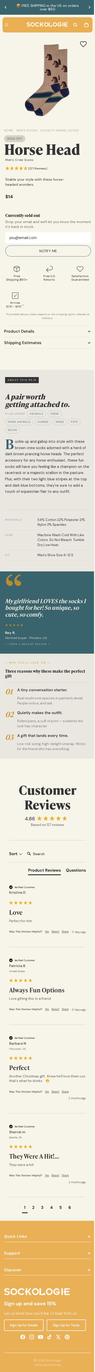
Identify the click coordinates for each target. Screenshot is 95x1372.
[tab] (42, 871)
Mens (60, 422)
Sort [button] (13, 853)
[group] (46, 819)
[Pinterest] (66, 1349)
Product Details (19, 331)
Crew (54, 413)
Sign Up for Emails (23, 1337)
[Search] (72, 24)
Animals (36, 413)
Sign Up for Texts (64, 1337)
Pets (74, 422)
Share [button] (65, 931)
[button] (26, 168)
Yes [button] (47, 931)
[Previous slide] (5, 7)
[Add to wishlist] (81, 44)
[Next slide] (89, 7)
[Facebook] (21, 1349)
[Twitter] (57, 1349)
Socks (12, 430)
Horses (42, 422)
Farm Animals (19, 422)
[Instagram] (30, 1349)
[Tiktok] (48, 1349)
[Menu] (7, 25)
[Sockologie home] (46, 24)
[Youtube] (39, 1349)
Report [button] (55, 931)
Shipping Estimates (22, 342)
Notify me (47, 251)
